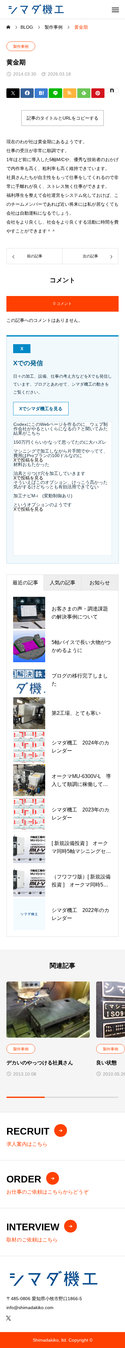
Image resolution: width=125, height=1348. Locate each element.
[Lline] (55, 93)
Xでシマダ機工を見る (41, 408)
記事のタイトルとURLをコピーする (62, 118)
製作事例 (21, 46)
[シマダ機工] (35, 9)
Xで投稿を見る (28, 460)
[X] (8, 1318)
